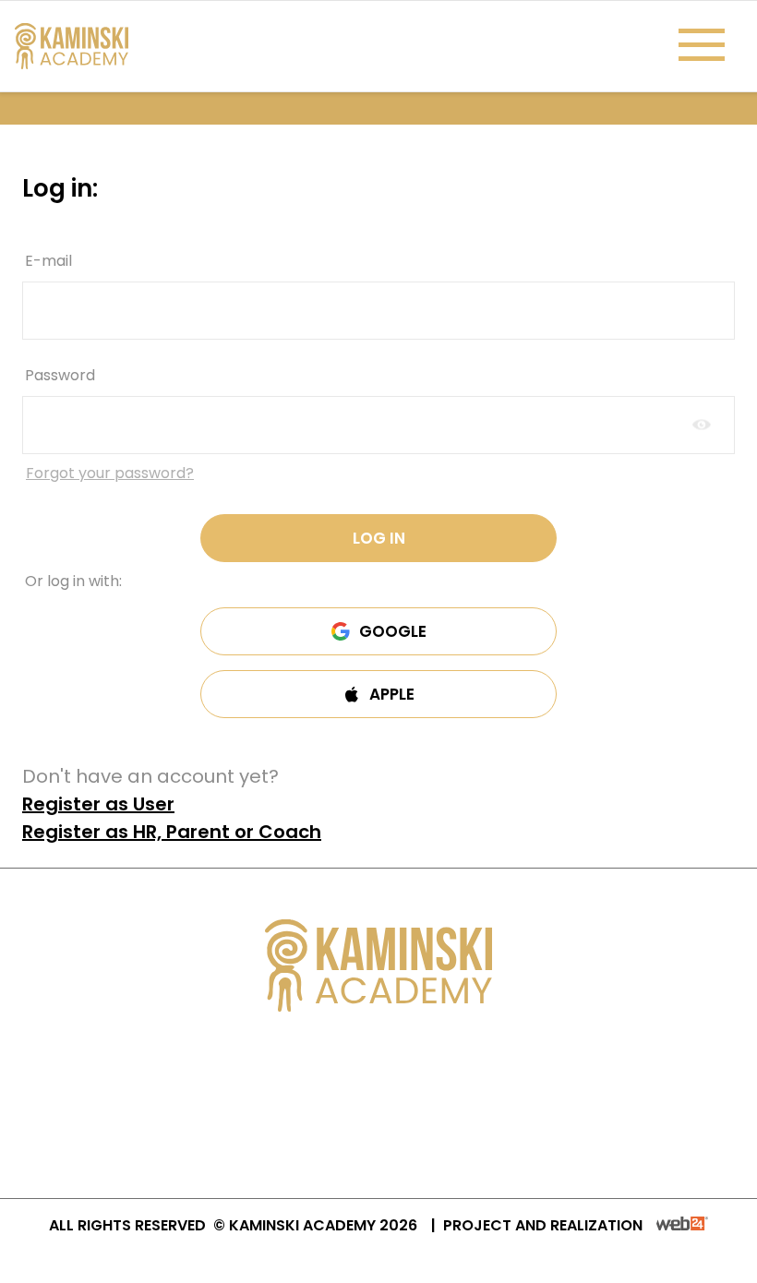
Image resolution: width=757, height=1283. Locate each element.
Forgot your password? (110, 473)
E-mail (48, 260)
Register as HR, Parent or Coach (171, 832)
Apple (392, 694)
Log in (379, 538)
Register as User (98, 804)
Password (60, 375)
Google (393, 631)
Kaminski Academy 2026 (323, 1225)
